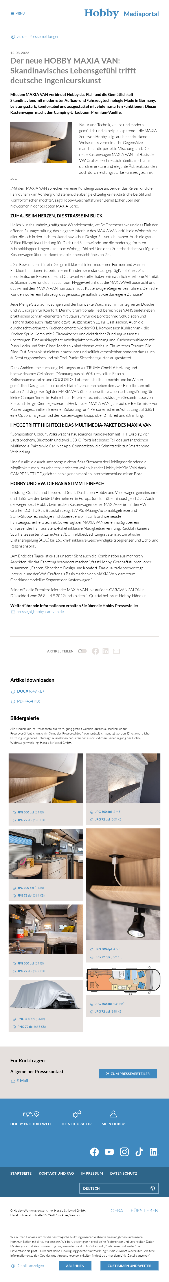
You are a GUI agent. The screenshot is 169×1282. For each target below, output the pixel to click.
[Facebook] (94, 1151)
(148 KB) (108, 1011)
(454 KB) (28, 701)
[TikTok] (139, 1151)
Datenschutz (124, 1173)
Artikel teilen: (60, 651)
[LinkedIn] (154, 1151)
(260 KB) (108, 819)
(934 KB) (109, 1003)
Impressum (92, 1173)
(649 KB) (30, 691)
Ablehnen (75, 1265)
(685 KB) (32, 1026)
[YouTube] (109, 1151)
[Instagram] (124, 1151)
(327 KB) (31, 971)
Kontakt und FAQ (56, 1173)
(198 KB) (31, 820)
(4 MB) (108, 949)
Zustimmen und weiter (129, 1265)
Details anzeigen (30, 1265)
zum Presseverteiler (130, 1073)
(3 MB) (31, 1019)
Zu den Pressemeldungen (37, 36)
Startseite (21, 1173)
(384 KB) (31, 895)
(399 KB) (108, 957)
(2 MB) (31, 812)
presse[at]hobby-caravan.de (40, 611)
